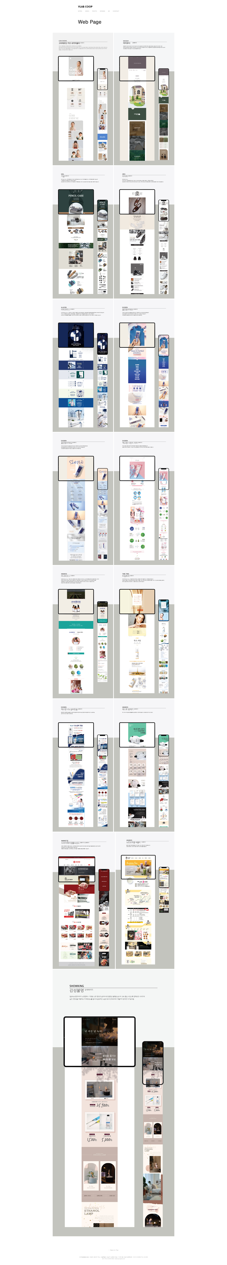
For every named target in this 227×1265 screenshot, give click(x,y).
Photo (94, 11)
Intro (80, 11)
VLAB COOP (85, 6)
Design (102, 11)
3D (109, 11)
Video (87, 11)
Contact (116, 11)
